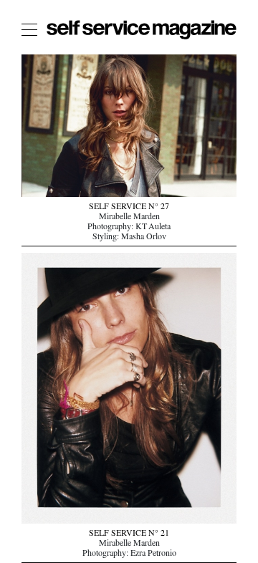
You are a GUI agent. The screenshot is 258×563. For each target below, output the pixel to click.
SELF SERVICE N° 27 (129, 207)
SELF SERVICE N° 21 (129, 534)
